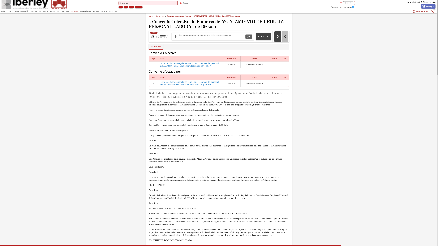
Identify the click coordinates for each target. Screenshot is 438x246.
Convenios (160, 16)
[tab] (3, 11)
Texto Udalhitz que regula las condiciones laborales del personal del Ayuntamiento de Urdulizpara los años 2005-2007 (189, 64)
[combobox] (261, 3)
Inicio (151, 16)
